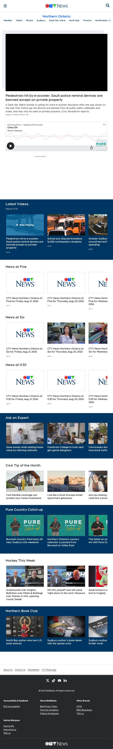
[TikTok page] (53, 680)
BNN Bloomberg (84, 710)
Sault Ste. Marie (57, 20)
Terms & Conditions (49, 710)
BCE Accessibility (12, 706)
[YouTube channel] (59, 680)
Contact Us (20, 669)
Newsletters (33, 669)
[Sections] (5, 6)
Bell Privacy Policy (49, 706)
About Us (8, 669)
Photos (29, 20)
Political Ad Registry (49, 713)
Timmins (87, 20)
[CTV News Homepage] (56, 6)
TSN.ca (80, 713)
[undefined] (25, 233)
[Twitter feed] (47, 680)
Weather (8, 20)
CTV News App (49, 669)
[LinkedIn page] (65, 680)
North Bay (74, 20)
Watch (19, 20)
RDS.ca (7, 733)
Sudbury (41, 20)
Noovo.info (9, 726)
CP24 (79, 706)
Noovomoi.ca (10, 729)
